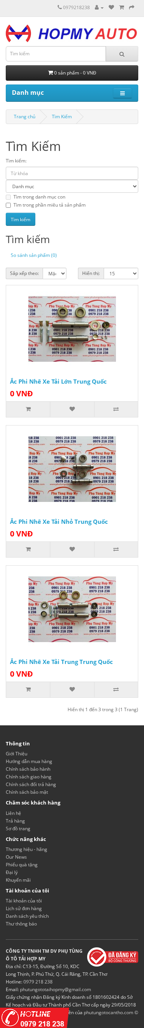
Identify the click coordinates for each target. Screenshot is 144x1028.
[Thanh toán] (131, 7)
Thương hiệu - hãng (26, 849)
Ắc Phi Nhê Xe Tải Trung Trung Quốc (61, 661)
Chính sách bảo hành (28, 769)
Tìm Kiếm (62, 116)
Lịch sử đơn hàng (24, 908)
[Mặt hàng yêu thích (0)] (111, 7)
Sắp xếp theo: (24, 273)
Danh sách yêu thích (27, 916)
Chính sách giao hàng (28, 776)
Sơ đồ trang (18, 828)
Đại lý (12, 872)
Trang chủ (24, 116)
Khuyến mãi (18, 880)
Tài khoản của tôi (24, 900)
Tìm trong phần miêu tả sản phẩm (49, 205)
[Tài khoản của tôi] (99, 7)
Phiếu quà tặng (22, 864)
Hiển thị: (91, 273)
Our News (16, 857)
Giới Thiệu (16, 753)
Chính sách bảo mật (27, 792)
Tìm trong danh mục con (39, 197)
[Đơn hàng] (121, 7)
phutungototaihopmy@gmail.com (55, 989)
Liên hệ (13, 813)
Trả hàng (15, 821)
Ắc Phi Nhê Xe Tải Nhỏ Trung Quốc (59, 521)
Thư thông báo (21, 923)
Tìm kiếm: (16, 160)
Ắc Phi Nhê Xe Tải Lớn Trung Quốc (58, 381)
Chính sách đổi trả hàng (31, 784)
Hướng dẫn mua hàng (29, 761)
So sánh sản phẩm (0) (34, 255)
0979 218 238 (38, 981)
